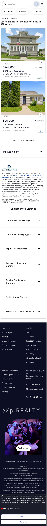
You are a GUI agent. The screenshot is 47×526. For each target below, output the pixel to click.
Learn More (30, 492)
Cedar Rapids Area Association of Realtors (21, 176)
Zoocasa (29, 332)
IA (21, 140)
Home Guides (7, 349)
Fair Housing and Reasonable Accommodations (23, 473)
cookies (9, 496)
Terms (31, 502)
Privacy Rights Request (10, 374)
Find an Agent (7, 332)
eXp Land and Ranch (33, 358)
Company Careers (9, 345)
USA (15, 140)
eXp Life (29, 328)
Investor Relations (9, 341)
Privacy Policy (7, 379)
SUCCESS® (30, 337)
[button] (23, 151)
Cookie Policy (7, 383)
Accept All (23, 517)
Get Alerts (39, 11)
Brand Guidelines (8, 387)
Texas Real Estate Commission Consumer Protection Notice (23, 483)
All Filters (9, 11)
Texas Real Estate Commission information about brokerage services (23, 481)
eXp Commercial (32, 349)
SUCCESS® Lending (33, 341)
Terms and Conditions (10, 370)
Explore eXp (6, 328)
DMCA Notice (23, 466)
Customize (24, 522)
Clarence (29, 140)
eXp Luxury (30, 354)
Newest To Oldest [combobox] (23, 11)
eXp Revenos (31, 345)
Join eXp (5, 337)
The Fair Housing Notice (31, 487)
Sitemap (5, 391)
